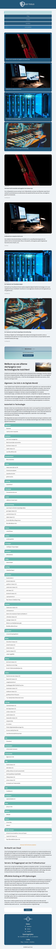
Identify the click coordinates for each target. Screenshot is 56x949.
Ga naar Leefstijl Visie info (12, 730)
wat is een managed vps (11, 439)
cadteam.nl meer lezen (11, 500)
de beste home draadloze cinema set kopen (16, 833)
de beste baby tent (10, 581)
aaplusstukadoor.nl (10, 799)
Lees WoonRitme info (11, 452)
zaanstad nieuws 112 (11, 514)
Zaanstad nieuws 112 (11, 705)
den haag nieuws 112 (11, 708)
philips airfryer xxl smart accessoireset (15, 771)
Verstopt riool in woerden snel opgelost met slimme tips (19, 188)
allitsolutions (9, 554)
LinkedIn (29, 931)
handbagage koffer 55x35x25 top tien (15, 685)
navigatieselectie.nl (11, 682)
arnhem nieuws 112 (10, 712)
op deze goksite (10, 539)
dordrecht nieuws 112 (11, 593)
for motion (8, 724)
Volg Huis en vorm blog (11, 665)
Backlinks (8, 428)
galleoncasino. (9, 477)
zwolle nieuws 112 (10, 715)
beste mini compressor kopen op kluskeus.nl (16, 614)
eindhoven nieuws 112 (11, 691)
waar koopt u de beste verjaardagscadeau (15, 508)
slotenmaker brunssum (11, 749)
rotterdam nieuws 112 (11, 617)
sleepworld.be (9, 721)
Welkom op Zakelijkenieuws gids (14, 623)
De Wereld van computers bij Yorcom (14, 236)
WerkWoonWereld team (11, 626)
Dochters (28, 23)
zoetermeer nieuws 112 (11, 587)
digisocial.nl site (10, 757)
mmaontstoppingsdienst (12, 634)
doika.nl (8, 825)
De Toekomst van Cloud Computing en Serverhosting (18, 332)
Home (28, 12)
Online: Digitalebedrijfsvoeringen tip (14, 727)
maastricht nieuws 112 (11, 836)
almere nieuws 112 (10, 780)
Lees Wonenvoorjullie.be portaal (14, 733)
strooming (8, 822)
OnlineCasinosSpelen (11, 470)
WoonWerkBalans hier (11, 523)
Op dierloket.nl (9, 578)
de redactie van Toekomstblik (13, 783)
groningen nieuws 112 (11, 511)
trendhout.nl (9, 791)
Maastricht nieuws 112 (11, 679)
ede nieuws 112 (9, 590)
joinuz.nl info (9, 806)
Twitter (28, 929)
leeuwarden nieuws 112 (11, 718)
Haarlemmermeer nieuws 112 (13, 676)
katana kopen (9, 562)
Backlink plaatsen (28, 355)
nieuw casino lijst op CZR (12, 467)
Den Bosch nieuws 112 (11, 445)
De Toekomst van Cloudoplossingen (14, 284)
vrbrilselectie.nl (10, 610)
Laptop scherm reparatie (12, 431)
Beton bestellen (10, 459)
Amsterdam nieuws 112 (11, 688)
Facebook (29, 926)
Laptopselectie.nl (10, 596)
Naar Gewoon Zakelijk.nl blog (13, 600)
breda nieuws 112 (10, 648)
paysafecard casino (10, 473)
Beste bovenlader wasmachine (13, 442)
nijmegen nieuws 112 (11, 620)
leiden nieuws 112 (10, 517)
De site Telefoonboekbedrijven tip (14, 668)
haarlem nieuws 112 (11, 651)
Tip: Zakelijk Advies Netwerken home (15, 698)
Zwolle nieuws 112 (10, 764)
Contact (28, 20)
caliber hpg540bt (10, 654)
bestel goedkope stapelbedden (13, 774)
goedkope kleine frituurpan (12, 694)
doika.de (8, 814)
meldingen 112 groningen (12, 547)
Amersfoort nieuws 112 (11, 642)
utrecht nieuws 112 (10, 645)
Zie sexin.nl (9, 741)
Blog (28, 16)
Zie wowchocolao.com (11, 492)
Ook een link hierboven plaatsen (28, 845)
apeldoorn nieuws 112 (11, 584)
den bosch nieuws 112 (11, 662)
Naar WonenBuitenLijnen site (13, 839)
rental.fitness (9, 531)
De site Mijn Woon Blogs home (13, 520)
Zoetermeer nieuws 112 (11, 607)
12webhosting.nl (10, 570)
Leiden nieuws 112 (10, 448)
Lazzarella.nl (9, 484)
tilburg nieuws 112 (10, 777)
